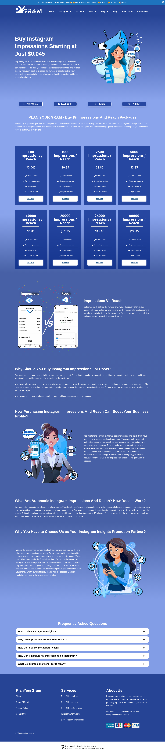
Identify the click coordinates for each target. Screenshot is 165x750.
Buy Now (30, 199)
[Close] (163, 2)
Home (51, 11)
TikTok (79, 11)
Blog (115, 11)
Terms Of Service (23, 702)
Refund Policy (22, 708)
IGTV (91, 11)
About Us (126, 11)
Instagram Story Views (70, 714)
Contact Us (142, 11)
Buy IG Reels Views (69, 696)
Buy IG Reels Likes (69, 702)
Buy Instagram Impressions (72, 720)
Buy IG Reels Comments (71, 708)
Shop (103, 11)
